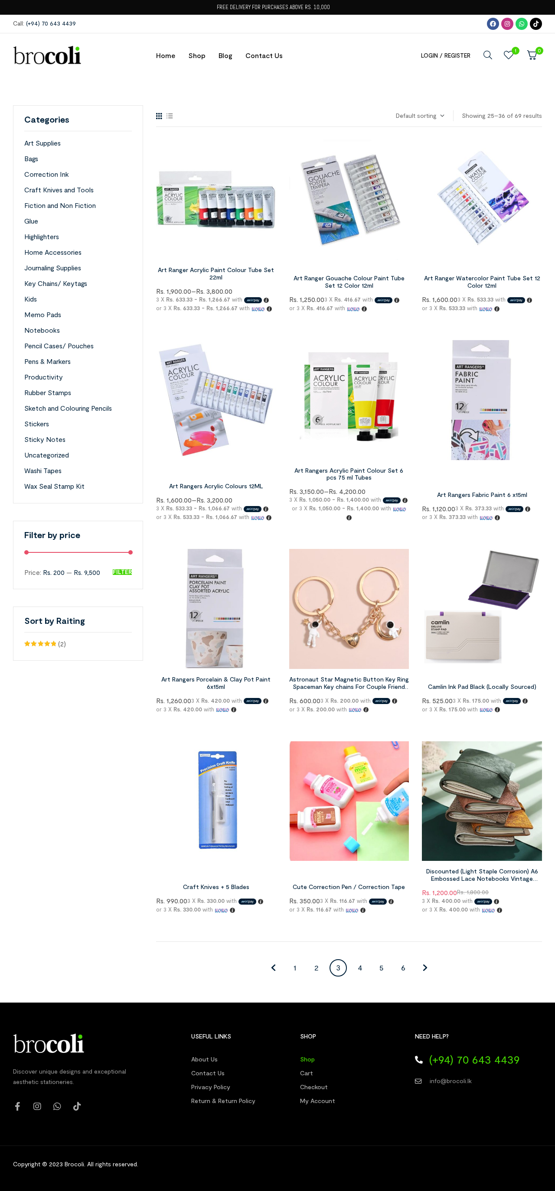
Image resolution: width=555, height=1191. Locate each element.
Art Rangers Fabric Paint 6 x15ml (482, 494)
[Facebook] (493, 24)
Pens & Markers (47, 361)
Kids (30, 299)
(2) (45, 644)
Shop (307, 1059)
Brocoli (74, 1164)
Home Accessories (53, 252)
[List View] (169, 116)
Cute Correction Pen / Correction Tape (349, 886)
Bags (31, 158)
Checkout (314, 1086)
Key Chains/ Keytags (55, 283)
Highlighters (41, 236)
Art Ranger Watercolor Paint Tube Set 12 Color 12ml (482, 281)
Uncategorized (46, 455)
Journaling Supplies (52, 267)
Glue (31, 221)
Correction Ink (46, 174)
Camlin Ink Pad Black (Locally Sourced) (482, 686)
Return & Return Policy (223, 1100)
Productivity (43, 377)
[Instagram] (507, 24)
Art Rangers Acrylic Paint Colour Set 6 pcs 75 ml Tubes (348, 474)
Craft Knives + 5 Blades (216, 886)
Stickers (36, 423)
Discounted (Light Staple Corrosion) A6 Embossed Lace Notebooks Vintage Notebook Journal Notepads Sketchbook (482, 878)
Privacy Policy (210, 1086)
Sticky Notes (44, 439)
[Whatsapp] (522, 24)
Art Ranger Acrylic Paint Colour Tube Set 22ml (216, 273)
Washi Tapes (43, 470)
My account (317, 1100)
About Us (204, 1059)
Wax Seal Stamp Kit (54, 486)
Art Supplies (42, 143)
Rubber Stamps (47, 392)
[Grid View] (159, 116)
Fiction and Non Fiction (60, 205)
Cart (306, 1073)
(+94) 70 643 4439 (51, 23)
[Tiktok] (536, 24)
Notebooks (42, 330)
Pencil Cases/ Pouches (59, 345)
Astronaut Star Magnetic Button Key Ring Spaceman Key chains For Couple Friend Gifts (349, 686)
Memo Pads (42, 314)
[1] (508, 55)
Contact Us (208, 1073)
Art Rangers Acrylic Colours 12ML (216, 486)
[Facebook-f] (17, 1106)
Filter (122, 572)
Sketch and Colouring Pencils (68, 408)
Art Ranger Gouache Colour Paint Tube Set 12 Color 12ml (349, 281)
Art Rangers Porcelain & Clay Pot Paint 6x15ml (216, 682)
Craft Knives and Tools (59, 189)
